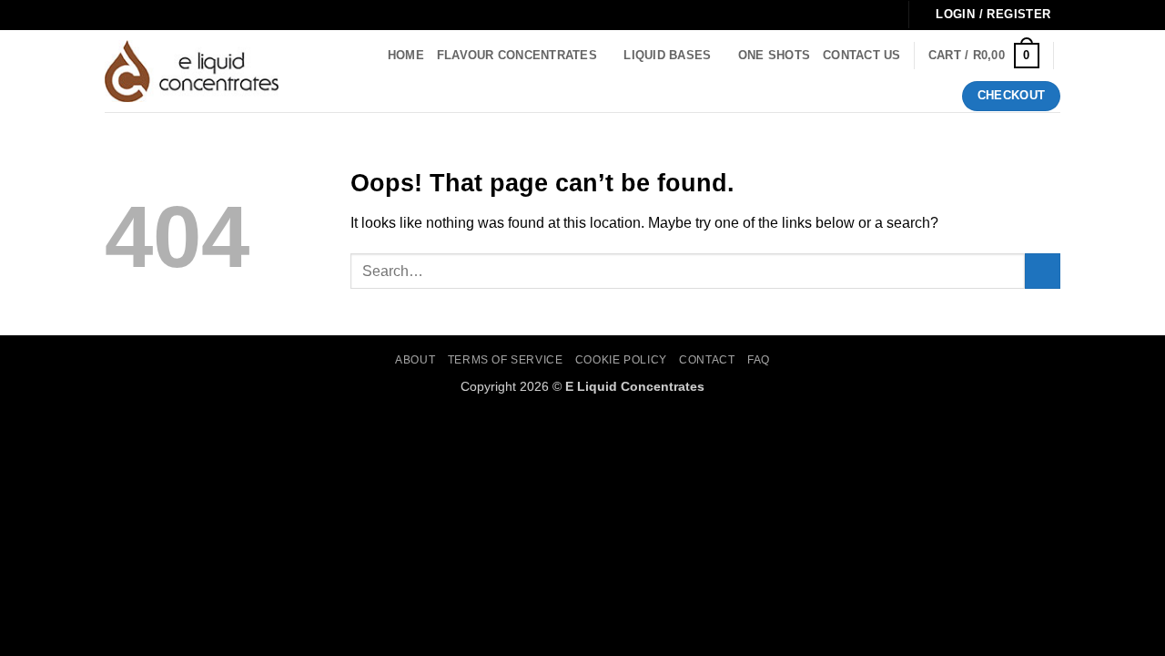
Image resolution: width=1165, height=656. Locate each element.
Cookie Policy (621, 360)
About (415, 360)
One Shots (774, 55)
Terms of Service (505, 360)
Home (406, 55)
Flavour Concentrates (517, 55)
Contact (706, 360)
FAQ (758, 360)
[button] (983, 55)
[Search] (312, 71)
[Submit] (1042, 271)
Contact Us (862, 55)
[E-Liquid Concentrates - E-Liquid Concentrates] (192, 71)
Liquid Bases (667, 55)
